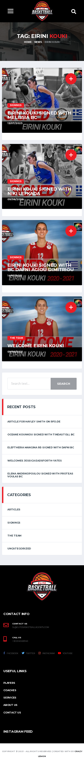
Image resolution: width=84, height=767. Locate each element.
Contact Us (12, 712)
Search (63, 383)
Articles (13, 509)
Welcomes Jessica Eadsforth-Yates (34, 460)
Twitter (30, 653)
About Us (10, 705)
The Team (14, 535)
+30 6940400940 (20, 641)
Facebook (12, 653)
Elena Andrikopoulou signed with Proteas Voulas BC (40, 475)
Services (9, 697)
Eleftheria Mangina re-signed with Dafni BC (40, 447)
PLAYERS (9, 682)
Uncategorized (19, 548)
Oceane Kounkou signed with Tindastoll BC (40, 434)
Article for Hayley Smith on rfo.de (33, 421)
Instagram (48, 653)
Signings (13, 522)
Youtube (67, 653)
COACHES (9, 690)
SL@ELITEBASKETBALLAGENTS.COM (30, 627)
